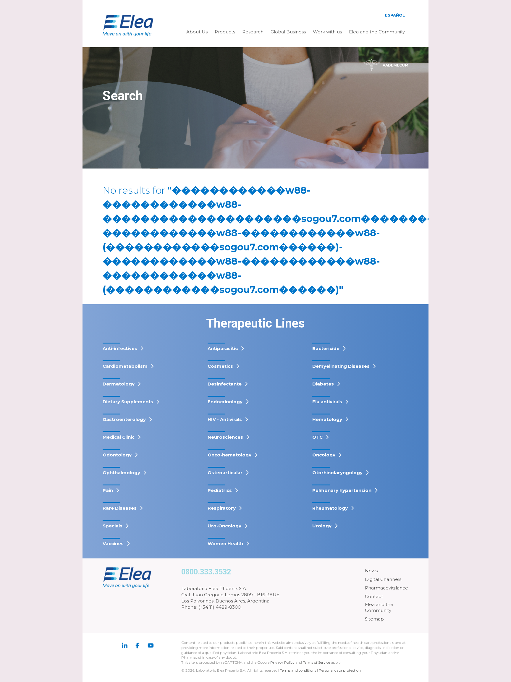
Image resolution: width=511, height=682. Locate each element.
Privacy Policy (282, 662)
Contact (374, 596)
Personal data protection (340, 670)
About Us (197, 32)
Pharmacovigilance (386, 588)
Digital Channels (383, 579)
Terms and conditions (298, 670)
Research (252, 32)
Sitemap (374, 619)
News (371, 571)
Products (225, 32)
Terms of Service (316, 662)
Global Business (288, 32)
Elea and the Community (377, 32)
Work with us (327, 32)
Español (395, 15)
